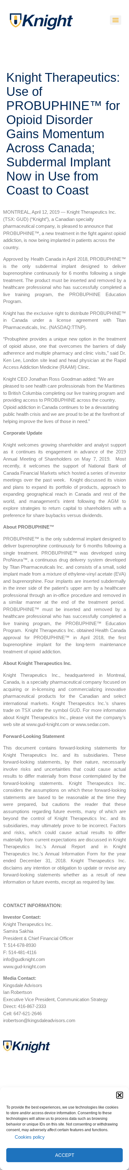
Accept (64, 1155)
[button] (119, 1095)
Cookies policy (30, 1137)
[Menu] (115, 20)
